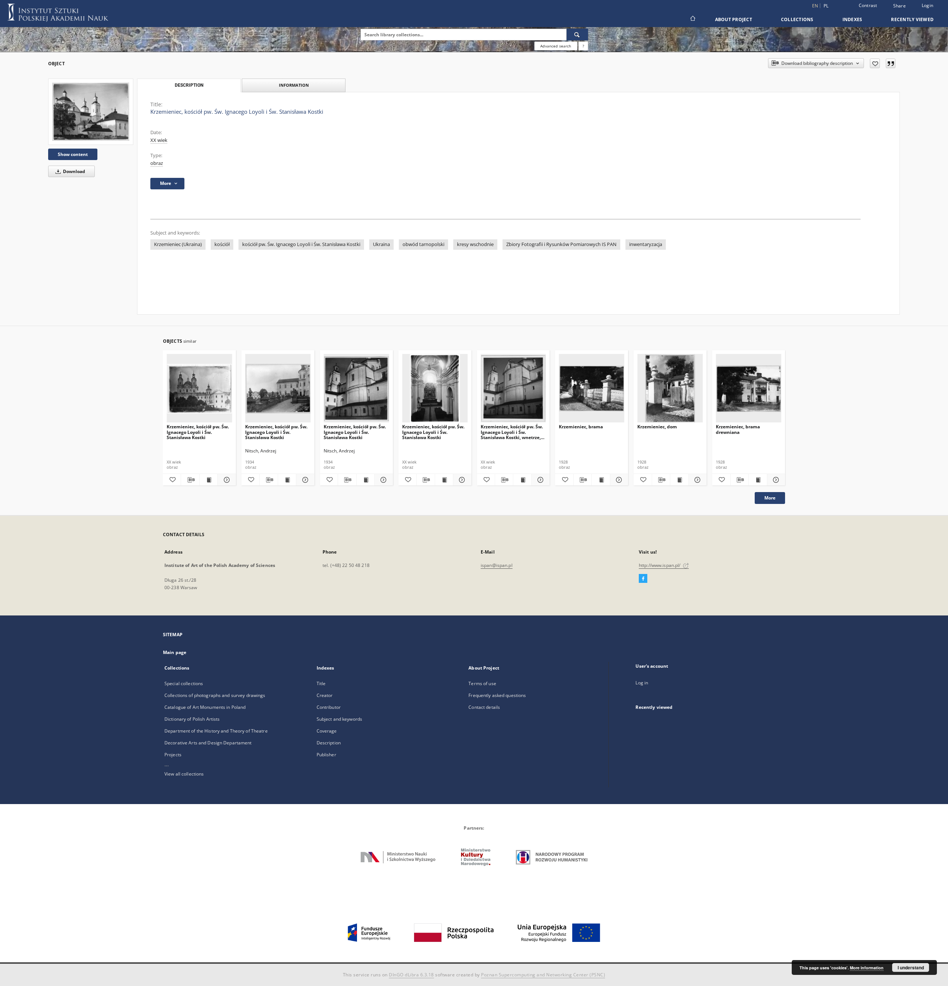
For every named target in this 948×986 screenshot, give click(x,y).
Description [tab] (189, 85)
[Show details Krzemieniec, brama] (618, 480)
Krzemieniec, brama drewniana (738, 429)
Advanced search (555, 46)
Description (329, 743)
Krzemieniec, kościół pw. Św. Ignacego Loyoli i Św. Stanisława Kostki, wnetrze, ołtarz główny (512, 432)
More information (867, 967)
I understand (911, 967)
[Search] (577, 34)
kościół (222, 244)
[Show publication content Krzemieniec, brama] (601, 480)
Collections (797, 19)
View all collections (184, 774)
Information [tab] (294, 85)
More (769, 498)
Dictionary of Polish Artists (192, 719)
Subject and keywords (339, 719)
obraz (156, 163)
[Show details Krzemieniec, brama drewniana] (775, 480)
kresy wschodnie (475, 244)
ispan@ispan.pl (497, 565)
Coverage (327, 731)
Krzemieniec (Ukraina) (178, 244)
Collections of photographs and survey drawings (215, 695)
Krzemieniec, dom (657, 427)
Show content (73, 154)
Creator (325, 695)
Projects (172, 754)
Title (321, 683)
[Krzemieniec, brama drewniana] (748, 388)
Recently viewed (912, 19)
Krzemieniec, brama (581, 427)
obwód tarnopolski (423, 244)
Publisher (326, 754)
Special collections (183, 683)
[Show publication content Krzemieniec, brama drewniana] (758, 480)
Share (899, 6)
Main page (174, 652)
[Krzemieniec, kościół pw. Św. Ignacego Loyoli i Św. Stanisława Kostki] (90, 111)
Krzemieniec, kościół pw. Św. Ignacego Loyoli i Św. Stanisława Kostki (198, 432)
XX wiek (158, 140)
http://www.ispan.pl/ (660, 565)
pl (826, 5)
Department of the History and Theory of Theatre (216, 731)
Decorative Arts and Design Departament (208, 743)
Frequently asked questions (497, 695)
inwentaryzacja (645, 244)
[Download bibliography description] (190, 480)
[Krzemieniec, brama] (591, 388)
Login (927, 5)
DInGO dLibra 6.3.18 (411, 975)
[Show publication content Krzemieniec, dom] (679, 480)
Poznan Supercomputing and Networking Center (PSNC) (543, 975)
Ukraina (381, 244)
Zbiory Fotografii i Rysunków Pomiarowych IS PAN (561, 244)
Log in (641, 683)
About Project (733, 19)
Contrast (868, 5)
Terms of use (482, 683)
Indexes (852, 19)
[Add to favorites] (875, 63)
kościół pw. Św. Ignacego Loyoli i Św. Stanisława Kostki (301, 244)
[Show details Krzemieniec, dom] (696, 480)
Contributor (329, 707)
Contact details (484, 707)
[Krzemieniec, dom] (670, 388)
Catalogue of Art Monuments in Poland (205, 707)
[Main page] (692, 19)
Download (73, 171)
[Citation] (890, 63)
